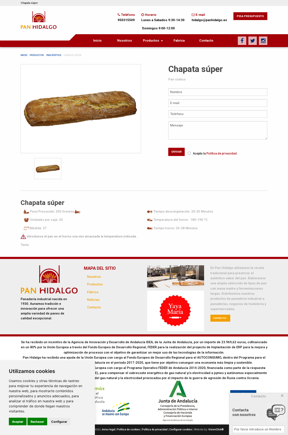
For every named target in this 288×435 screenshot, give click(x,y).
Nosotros (124, 40)
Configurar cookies (180, 429)
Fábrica (92, 292)
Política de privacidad (221, 153)
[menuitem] (97, 40)
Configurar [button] (59, 421)
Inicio (97, 40)
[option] (80, 108)
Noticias (93, 300)
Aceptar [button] (17, 421)
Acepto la (215, 153)
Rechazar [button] (37, 421)
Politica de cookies (129, 429)
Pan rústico (53, 55)
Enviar (176, 151)
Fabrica (179, 40)
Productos (151, 40)
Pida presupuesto (250, 16)
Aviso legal (109, 429)
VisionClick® (216, 429)
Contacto (206, 40)
